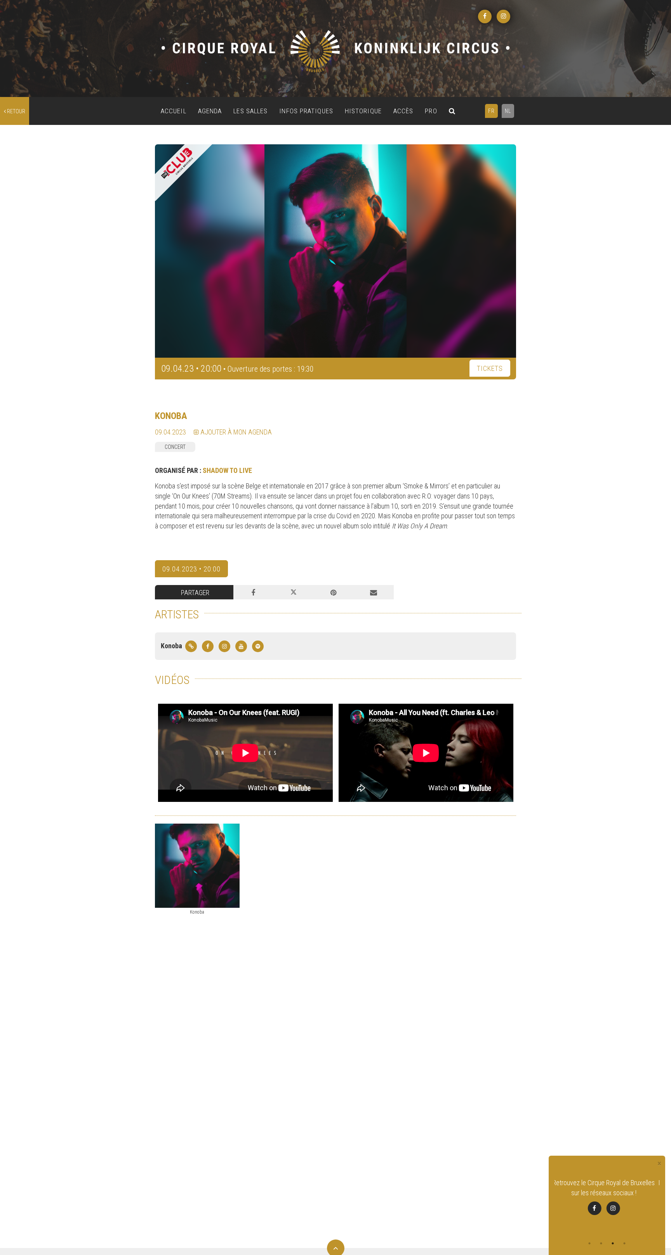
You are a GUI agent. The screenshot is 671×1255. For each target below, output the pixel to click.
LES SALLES (250, 111)
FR (491, 111)
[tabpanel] (607, 1196)
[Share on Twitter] (293, 592)
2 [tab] (601, 1243)
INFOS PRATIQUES (306, 111)
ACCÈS (403, 111)
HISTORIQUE (363, 111)
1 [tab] (589, 1243)
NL (508, 111)
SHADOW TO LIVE (227, 470)
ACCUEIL (173, 111)
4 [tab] (624, 1243)
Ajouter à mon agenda (235, 432)
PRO (431, 111)
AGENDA (210, 111)
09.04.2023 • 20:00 (191, 569)
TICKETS (490, 368)
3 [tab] (613, 1243)
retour (15, 111)
